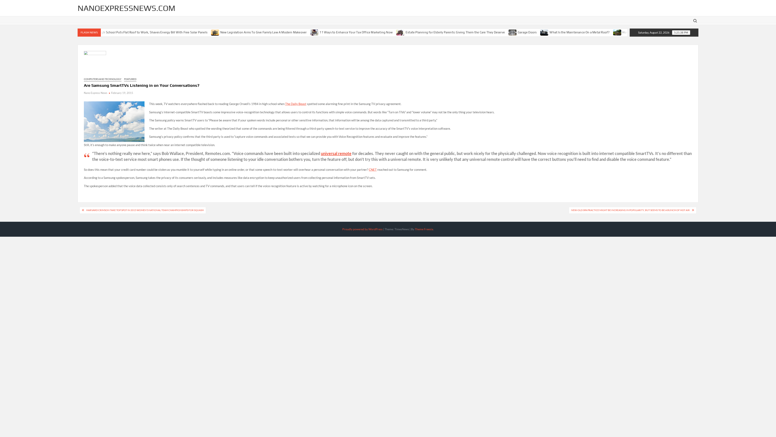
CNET (373, 169)
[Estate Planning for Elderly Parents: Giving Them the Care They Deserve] (388, 32)
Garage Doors (514, 32)
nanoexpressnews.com (126, 8)
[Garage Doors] (500, 32)
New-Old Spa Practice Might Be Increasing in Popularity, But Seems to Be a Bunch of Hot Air (630, 210)
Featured (130, 79)
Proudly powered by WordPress (362, 229)
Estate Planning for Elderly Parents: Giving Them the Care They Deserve (442, 32)
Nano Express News (95, 92)
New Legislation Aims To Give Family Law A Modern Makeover (251, 32)
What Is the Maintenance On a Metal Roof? (567, 32)
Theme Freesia (424, 229)
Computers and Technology (102, 79)
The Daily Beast (295, 104)
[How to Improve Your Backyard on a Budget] (605, 32)
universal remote (336, 153)
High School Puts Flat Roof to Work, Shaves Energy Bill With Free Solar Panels (140, 32)
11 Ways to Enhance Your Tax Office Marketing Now (343, 32)
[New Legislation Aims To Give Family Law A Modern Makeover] (203, 32)
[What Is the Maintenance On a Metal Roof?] (532, 32)
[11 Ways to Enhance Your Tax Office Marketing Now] (302, 32)
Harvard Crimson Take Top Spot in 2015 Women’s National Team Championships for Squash (145, 210)
